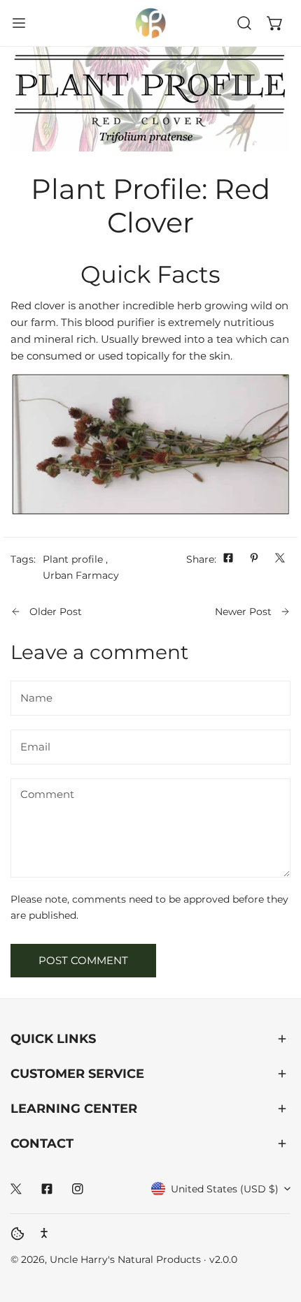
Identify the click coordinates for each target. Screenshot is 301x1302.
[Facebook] (46, 1188)
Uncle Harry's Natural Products (127, 1259)
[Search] (244, 23)
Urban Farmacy (81, 575)
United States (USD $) (225, 1189)
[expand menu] (18, 23)
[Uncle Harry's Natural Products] (150, 23)
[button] (275, 23)
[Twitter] (16, 1188)
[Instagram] (77, 1188)
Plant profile (73, 559)
